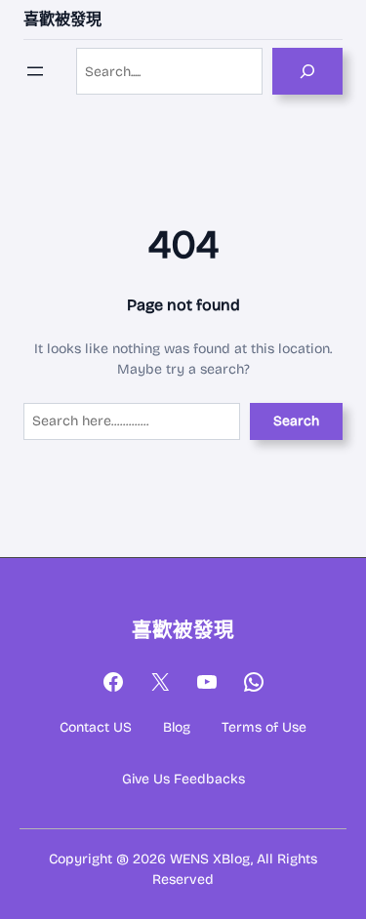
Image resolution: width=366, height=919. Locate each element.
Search (296, 421)
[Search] (307, 71)
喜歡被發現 (62, 19)
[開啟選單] (35, 71)
